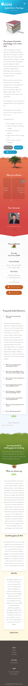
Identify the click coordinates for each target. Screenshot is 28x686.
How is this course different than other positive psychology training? (15, 371)
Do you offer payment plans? (13, 411)
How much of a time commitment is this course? (15, 378)
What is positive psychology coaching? (13, 316)
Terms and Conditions (14, 672)
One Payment (18, 147)
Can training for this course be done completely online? (14, 385)
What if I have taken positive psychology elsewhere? (13, 365)
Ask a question (14, 662)
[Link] (12, 230)
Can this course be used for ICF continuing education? (14, 398)
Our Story (14, 654)
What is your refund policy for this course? (15, 405)
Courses (14, 652)
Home (14, 650)
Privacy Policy (14, 674)
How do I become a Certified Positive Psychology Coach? (13, 391)
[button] (5, 200)
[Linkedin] (15, 230)
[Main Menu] (24, 3)
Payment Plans (8, 147)
